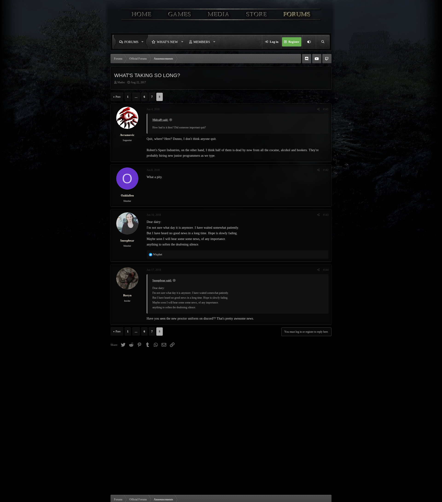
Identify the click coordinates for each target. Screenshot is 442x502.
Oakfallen (127, 195)
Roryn (127, 295)
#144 (326, 269)
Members (201, 42)
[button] (143, 42)
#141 (326, 109)
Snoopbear (127, 240)
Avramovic (127, 135)
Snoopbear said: (162, 280)
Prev (118, 96)
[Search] (323, 42)
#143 (326, 214)
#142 (326, 170)
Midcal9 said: (160, 119)
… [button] (136, 96)
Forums (131, 42)
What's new (167, 42)
